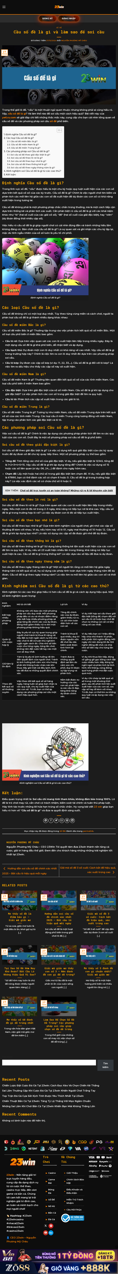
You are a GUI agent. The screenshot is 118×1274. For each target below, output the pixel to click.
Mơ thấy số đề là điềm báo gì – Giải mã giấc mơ (19, 917)
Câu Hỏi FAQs (73, 1209)
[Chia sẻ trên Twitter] (56, 820)
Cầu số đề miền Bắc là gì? (24, 141)
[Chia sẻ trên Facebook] (50, 820)
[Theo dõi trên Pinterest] (50, 1225)
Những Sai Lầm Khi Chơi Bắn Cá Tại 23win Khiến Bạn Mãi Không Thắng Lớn (48, 1106)
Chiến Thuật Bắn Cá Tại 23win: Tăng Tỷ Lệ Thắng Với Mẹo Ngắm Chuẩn (46, 1101)
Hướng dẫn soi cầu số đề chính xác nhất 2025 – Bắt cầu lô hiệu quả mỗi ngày (59, 918)
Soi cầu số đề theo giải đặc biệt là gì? (30, 154)
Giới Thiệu (72, 1173)
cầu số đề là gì (17, 113)
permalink (88, 831)
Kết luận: (11, 174)
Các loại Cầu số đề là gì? (20, 138)
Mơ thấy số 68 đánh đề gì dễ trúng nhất (19, 1021)
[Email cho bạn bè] (61, 820)
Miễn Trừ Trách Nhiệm (74, 1201)
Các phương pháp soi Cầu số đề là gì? (28, 151)
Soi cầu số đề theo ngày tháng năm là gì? (33, 167)
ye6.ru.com (9, 117)
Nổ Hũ (51, 1206)
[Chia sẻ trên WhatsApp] (45, 820)
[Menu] (4, 7)
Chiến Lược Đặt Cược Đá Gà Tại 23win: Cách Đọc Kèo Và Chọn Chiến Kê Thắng (50, 1085)
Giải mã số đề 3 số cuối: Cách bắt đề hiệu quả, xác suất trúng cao (98, 918)
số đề (53, 121)
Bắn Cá (52, 1212)
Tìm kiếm (7, 1057)
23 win (98, 806)
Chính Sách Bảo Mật (75, 1181)
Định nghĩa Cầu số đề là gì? (21, 134)
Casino (52, 1173)
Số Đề (59, 28)
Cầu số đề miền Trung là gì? (25, 148)
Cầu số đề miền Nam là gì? (25, 144)
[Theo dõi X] (45, 1225)
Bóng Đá (51, 1191)
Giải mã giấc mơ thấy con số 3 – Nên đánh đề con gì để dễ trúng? (59, 971)
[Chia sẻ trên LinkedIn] (72, 820)
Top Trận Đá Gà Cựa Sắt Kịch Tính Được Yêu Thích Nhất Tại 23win (43, 1095)
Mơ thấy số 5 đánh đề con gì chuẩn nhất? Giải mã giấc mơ (98, 971)
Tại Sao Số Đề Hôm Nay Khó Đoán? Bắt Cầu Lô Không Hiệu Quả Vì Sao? (20, 971)
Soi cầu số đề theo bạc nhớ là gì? (28, 161)
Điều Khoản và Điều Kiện (74, 1191)
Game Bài (51, 1181)
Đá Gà (51, 1219)
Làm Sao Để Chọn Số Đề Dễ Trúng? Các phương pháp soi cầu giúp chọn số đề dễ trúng (59, 1024)
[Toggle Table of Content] (58, 130)
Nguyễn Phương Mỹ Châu (74, 41)
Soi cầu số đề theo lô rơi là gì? (27, 158)
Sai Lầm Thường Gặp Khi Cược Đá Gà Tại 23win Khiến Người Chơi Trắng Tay (48, 1090)
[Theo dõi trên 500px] (50, 1232)
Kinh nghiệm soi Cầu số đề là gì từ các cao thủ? (33, 171)
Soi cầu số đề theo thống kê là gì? (29, 164)
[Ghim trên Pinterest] (67, 820)
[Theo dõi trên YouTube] (45, 1232)
